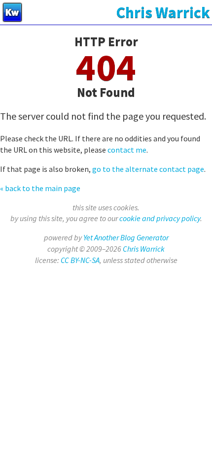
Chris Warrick (144, 249)
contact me (126, 150)
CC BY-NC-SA (80, 260)
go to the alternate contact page (148, 169)
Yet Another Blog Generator (126, 237)
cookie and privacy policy (159, 218)
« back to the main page (40, 188)
